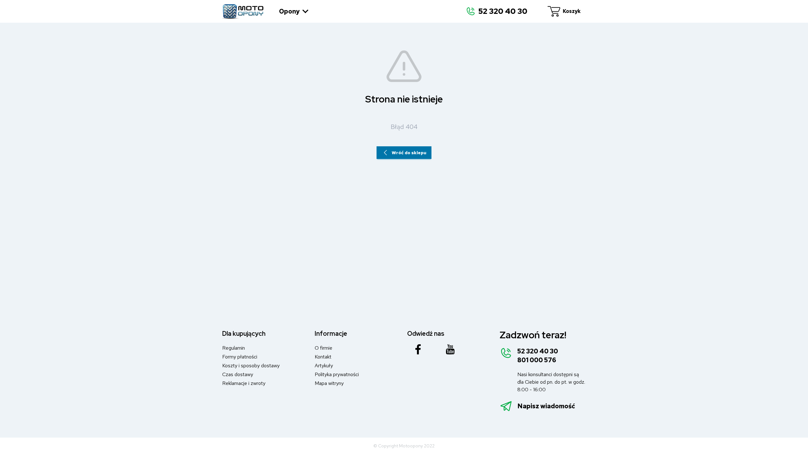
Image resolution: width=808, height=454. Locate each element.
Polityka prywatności (337, 374)
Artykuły (324, 365)
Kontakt (323, 356)
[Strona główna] (243, 11)
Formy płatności (239, 356)
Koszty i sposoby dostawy (251, 365)
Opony (289, 11)
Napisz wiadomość (546, 406)
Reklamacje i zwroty (243, 383)
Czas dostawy (237, 374)
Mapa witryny (329, 383)
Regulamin (233, 348)
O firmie (323, 348)
